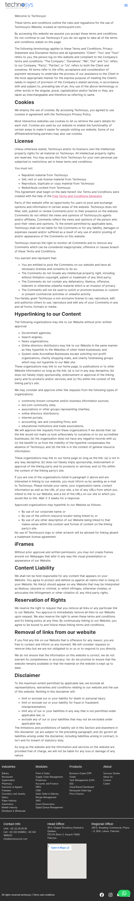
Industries (8, 766)
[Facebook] (101, 895)
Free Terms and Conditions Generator (77, 196)
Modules (41, 766)
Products (75, 766)
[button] (126, 5)
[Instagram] (110, 895)
